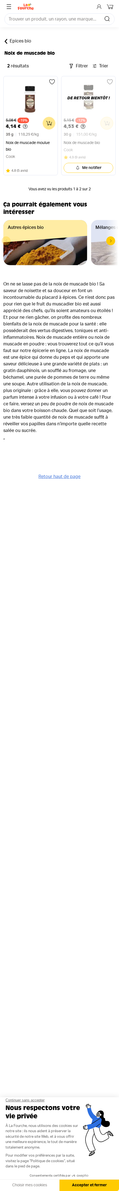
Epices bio (20, 41)
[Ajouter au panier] (49, 123)
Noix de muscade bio (82, 143)
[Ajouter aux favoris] (52, 82)
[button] (110, 240)
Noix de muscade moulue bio (28, 146)
